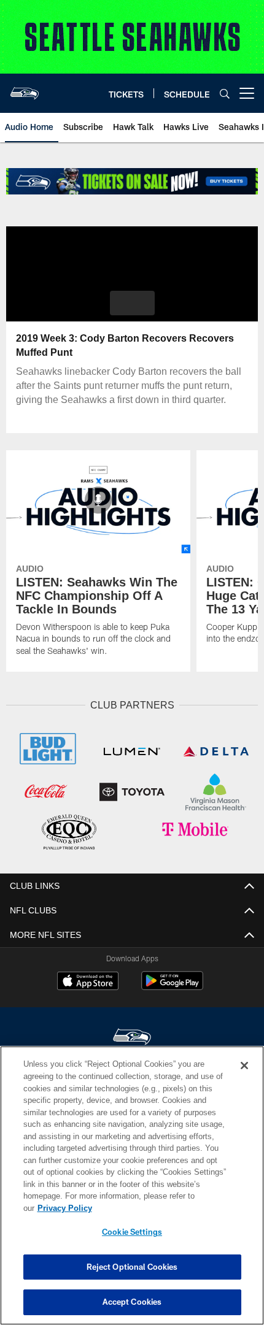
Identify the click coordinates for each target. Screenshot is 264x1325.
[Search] (225, 93)
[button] (132, 303)
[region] (132, 1191)
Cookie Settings (132, 1232)
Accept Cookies (132, 1302)
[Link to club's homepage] (24, 88)
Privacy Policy (159, 1208)
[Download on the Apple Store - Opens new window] (88, 980)
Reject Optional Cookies (132, 1267)
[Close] (244, 1077)
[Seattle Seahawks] (132, 1036)
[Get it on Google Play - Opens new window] (172, 985)
